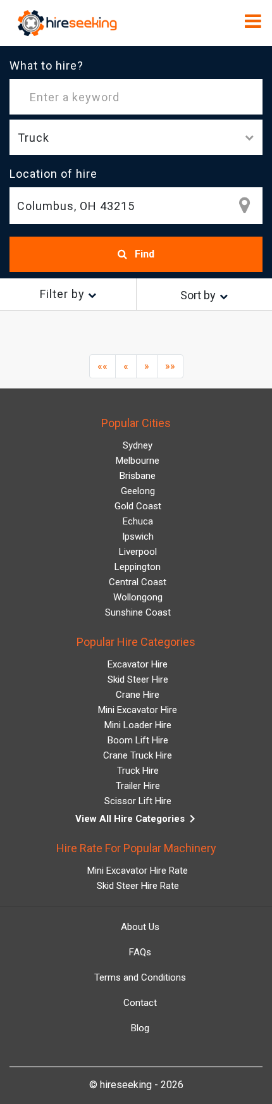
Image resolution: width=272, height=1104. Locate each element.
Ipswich (138, 536)
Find (143, 254)
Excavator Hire (138, 664)
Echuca (138, 521)
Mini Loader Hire (137, 725)
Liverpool (138, 551)
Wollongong (138, 597)
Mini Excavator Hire (137, 710)
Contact (140, 1002)
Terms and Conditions (140, 977)
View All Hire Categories (137, 818)
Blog (140, 1028)
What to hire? (46, 65)
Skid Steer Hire (138, 679)
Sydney (137, 445)
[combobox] (136, 205)
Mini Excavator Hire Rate (137, 870)
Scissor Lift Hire (137, 801)
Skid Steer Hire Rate (138, 885)
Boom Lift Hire (138, 740)
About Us (140, 927)
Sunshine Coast (138, 612)
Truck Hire (138, 770)
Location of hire (53, 173)
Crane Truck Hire (137, 755)
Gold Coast (137, 506)
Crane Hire (137, 694)
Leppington (137, 567)
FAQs (140, 952)
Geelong (138, 491)
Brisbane (138, 475)
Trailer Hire (138, 785)
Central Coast (137, 582)
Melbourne (137, 460)
